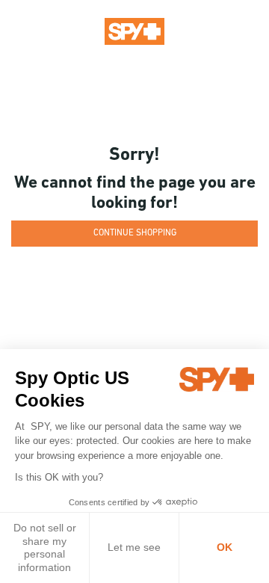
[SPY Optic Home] (134, 31)
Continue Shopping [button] (134, 233)
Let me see (134, 547)
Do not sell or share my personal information (44, 547)
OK (224, 547)
